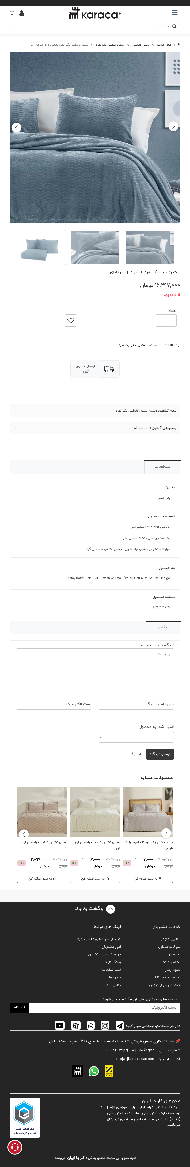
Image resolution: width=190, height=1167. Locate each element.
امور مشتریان (111, 946)
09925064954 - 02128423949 (130, 1050)
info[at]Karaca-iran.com (135, 1059)
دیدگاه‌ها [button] (163, 627)
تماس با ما (113, 985)
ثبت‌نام (19, 1007)
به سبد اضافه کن (146, 878)
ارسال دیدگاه (160, 754)
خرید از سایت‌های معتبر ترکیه (99, 939)
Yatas (169, 345)
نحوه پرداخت (170, 962)
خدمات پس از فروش (164, 985)
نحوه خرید (172, 954)
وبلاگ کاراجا (112, 962)
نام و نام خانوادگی (159, 704)
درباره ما (115, 977)
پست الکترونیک (78, 704)
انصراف (135, 754)
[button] (14, 12)
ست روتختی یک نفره (132, 345)
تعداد (172, 309)
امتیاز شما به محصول (157, 727)
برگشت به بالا (90, 908)
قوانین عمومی (169, 939)
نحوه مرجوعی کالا (167, 977)
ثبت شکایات (111, 969)
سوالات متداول (169, 946)
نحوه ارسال (172, 969)
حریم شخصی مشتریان (104, 954)
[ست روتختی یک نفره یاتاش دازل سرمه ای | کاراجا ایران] (95, 137)
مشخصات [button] (162, 466)
